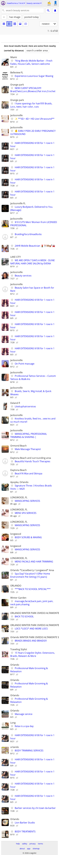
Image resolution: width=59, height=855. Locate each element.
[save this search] (55, 10)
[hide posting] (16, 67)
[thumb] (9, 23)
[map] (25, 23)
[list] (4, 23)
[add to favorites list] (12, 60)
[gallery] (20, 23)
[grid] (14, 23)
